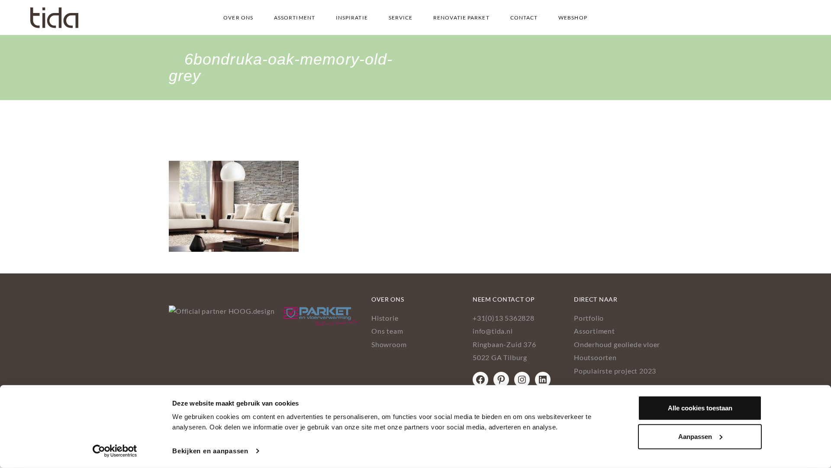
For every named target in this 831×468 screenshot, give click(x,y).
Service (401, 17)
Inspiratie (352, 17)
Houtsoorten (595, 357)
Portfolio (589, 318)
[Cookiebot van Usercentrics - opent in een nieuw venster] (115, 451)
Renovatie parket (461, 17)
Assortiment (294, 17)
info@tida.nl (493, 331)
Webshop (572, 17)
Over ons (238, 17)
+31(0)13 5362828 (504, 318)
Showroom (388, 344)
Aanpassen (695, 436)
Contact (524, 17)
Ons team (387, 331)
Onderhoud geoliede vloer (617, 344)
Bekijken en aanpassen (210, 451)
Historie (384, 318)
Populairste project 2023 (615, 371)
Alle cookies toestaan (700, 408)
